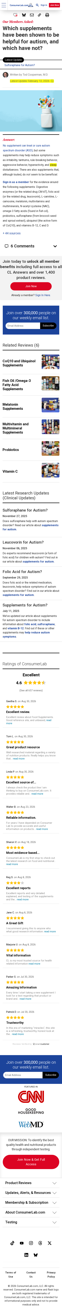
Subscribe (48, 325)
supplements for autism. (38, 561)
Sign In (44, 5)
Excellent (31, 675)
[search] (37, 5)
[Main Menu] (4, 5)
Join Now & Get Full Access (31, 1162)
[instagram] (31, 1242)
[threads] (40, 1242)
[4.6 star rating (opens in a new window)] (35, 682)
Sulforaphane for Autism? (19, 65)
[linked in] (26, 1254)
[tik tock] (12, 1242)
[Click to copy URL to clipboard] (39, 15)
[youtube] (22, 1242)
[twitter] (49, 1242)
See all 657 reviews (31, 690)
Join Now (54, 5)
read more (19, 758)
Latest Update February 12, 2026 (32, 81)
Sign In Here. (43, 295)
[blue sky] (36, 1254)
